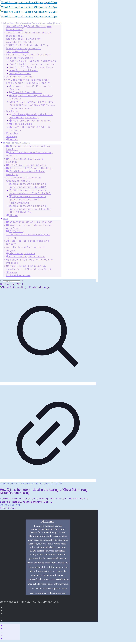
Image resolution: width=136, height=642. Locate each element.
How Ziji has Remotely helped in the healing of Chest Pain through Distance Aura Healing (44, 491)
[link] (22, 280)
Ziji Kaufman (26, 483)
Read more (10, 508)
